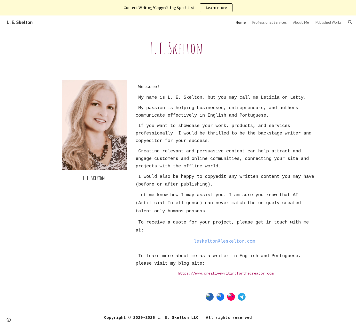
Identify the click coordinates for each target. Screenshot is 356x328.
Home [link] (241, 22)
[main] (178, 48)
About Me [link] (301, 22)
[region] (178, 7)
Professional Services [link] (269, 22)
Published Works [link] (328, 22)
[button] (350, 22)
